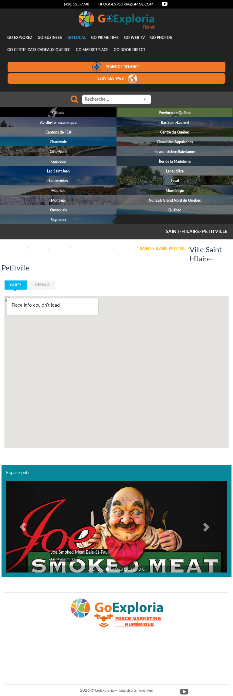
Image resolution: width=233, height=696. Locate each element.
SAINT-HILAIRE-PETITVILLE (197, 231)
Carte (15, 285)
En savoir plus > (63, 559)
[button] (22, 526)
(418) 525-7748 (76, 4)
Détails (42, 285)
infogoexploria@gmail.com (125, 4)
